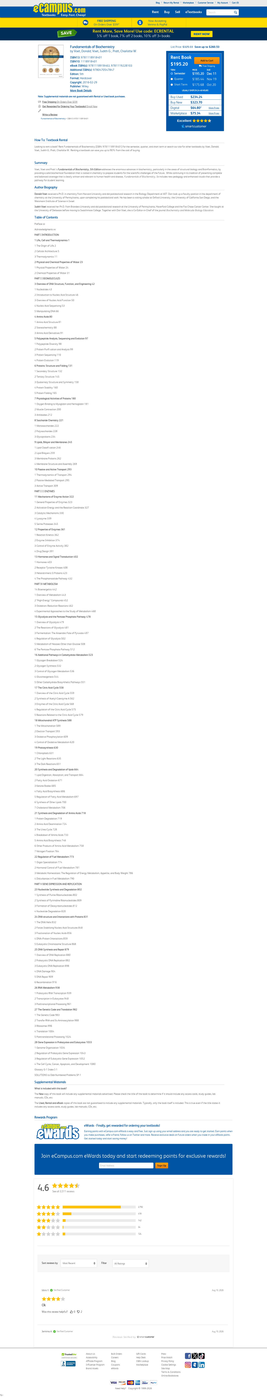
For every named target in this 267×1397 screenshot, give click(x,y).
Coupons (115, 1364)
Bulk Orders (116, 1353)
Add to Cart (207, 60)
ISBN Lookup (142, 1361)
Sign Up (161, 1165)
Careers (114, 1357)
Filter (104, 1263)
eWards (114, 1368)
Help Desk (140, 1357)
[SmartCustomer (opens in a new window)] (194, 126)
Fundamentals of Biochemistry (53, 118)
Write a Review (49, 114)
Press (163, 1353)
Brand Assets (92, 1368)
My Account (222, 2)
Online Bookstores (170, 1375)
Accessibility (91, 1357)
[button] (90, 1207)
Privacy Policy (167, 1361)
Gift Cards (141, 1353)
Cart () (235, 2)
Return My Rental (171, 2)
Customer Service (205, 2)
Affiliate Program (94, 1361)
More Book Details (81, 90)
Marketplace (188, 2)
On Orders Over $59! (60, 101)
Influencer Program (95, 1364)
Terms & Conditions (171, 1372)
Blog (158, 2)
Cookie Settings (168, 1364)
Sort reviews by (50, 1263)
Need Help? (120, 1388)
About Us (90, 1353)
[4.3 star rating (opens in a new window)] (201, 121)
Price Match (166, 1357)
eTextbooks (193, 12)
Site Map (165, 1368)
